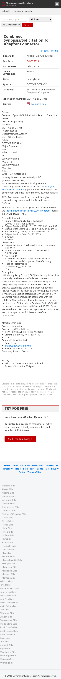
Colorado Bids (8, 503)
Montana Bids (8, 577)
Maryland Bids (8, 556)
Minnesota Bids (9, 567)
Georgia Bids (8, 521)
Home (7, 465)
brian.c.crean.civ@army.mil (18, 345)
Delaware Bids (9, 510)
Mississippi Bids (9, 570)
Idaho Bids (7, 528)
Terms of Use (34, 472)
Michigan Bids (8, 563)
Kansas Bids (8, 542)
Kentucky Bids (9, 545)
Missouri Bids (8, 574)
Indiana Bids (8, 535)
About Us (18, 465)
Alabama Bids (8, 485)
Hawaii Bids (7, 524)
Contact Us (43, 468)
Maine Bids (7, 553)
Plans (18, 468)
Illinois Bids (7, 531)
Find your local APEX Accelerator (28, 188)
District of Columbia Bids (14, 514)
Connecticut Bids (10, 507)
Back (45, 50)
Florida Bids (7, 517)
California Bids (9, 499)
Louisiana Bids (9, 549)
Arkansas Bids (9, 496)
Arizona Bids (8, 492)
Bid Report (28, 468)
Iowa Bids (6, 538)
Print (56, 50)
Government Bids (34, 465)
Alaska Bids (7, 489)
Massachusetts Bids (12, 560)
